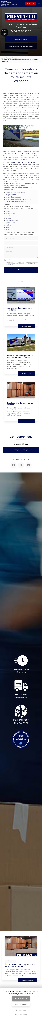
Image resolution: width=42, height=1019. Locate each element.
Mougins (8, 224)
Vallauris (8, 227)
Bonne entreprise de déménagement (15, 192)
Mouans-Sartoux (10, 222)
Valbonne (15, 58)
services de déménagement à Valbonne (21, 154)
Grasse (8, 217)
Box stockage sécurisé (11, 196)
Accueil (3, 58)
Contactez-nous (21, 39)
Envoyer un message (21, 450)
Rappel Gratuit (30, 3)
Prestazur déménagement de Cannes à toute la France (20, 356)
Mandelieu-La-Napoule (12, 220)
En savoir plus (26, 326)
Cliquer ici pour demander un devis (21, 46)
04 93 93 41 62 (22, 31)
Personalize (22, 1010)
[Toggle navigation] (39, 3)
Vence (7, 229)
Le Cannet (8, 218)
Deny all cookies (21, 1004)
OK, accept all (22, 999)
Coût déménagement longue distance (16, 201)
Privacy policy (22, 1014)
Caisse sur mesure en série (13, 197)
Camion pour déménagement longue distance (18, 199)
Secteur (9, 58)
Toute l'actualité (27, 980)
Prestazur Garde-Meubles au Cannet (20, 404)
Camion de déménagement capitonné (19, 309)
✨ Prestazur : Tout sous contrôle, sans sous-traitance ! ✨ (19, 965)
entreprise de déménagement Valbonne (21, 94)
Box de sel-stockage (11, 194)
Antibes (8, 211)
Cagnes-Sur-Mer (10, 213)
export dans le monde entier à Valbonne (21, 176)
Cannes (8, 215)
